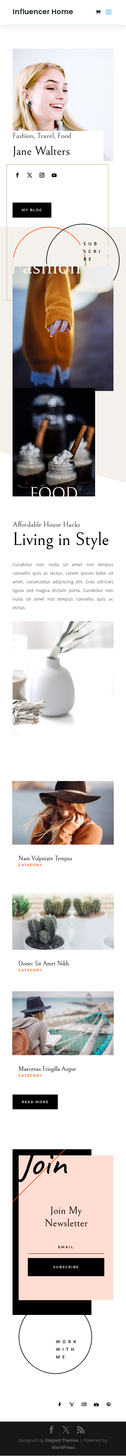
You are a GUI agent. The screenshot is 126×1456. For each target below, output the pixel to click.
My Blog (32, 210)
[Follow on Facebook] (17, 175)
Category (30, 865)
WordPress (63, 1447)
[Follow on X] (30, 175)
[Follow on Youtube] (54, 175)
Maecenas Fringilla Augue (47, 1069)
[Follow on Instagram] (42, 175)
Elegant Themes (62, 1440)
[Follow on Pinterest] (108, 1405)
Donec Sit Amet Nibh (43, 963)
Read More (35, 1102)
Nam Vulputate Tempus (45, 858)
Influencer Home (43, 12)
